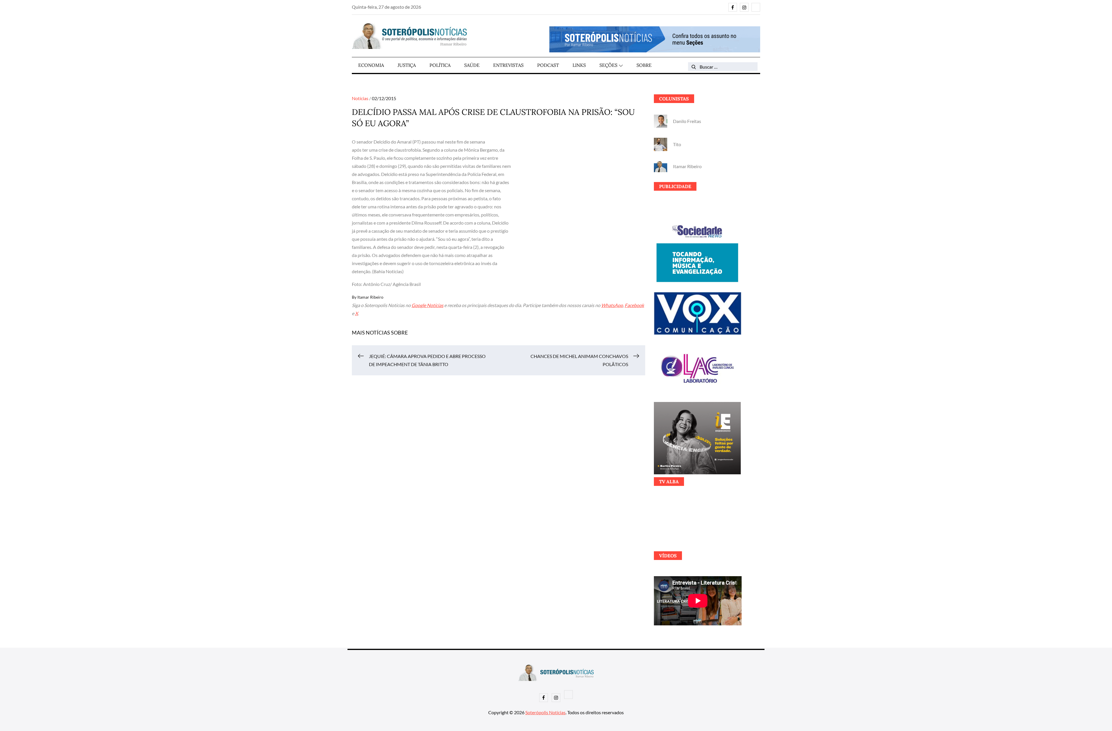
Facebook (634, 305)
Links (579, 65)
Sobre (644, 65)
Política (440, 65)
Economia (371, 65)
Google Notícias (427, 305)
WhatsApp (612, 305)
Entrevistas (508, 65)
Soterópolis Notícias (545, 712)
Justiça (407, 65)
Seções (608, 65)
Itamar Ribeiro (370, 297)
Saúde (472, 65)
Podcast (548, 65)
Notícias (360, 98)
